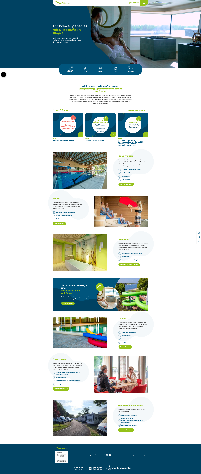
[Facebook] (110, 455)
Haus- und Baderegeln (130, 455)
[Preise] (199, 241)
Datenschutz (139, 455)
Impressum (145, 455)
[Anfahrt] (199, 232)
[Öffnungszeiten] (199, 237)
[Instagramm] (107, 455)
